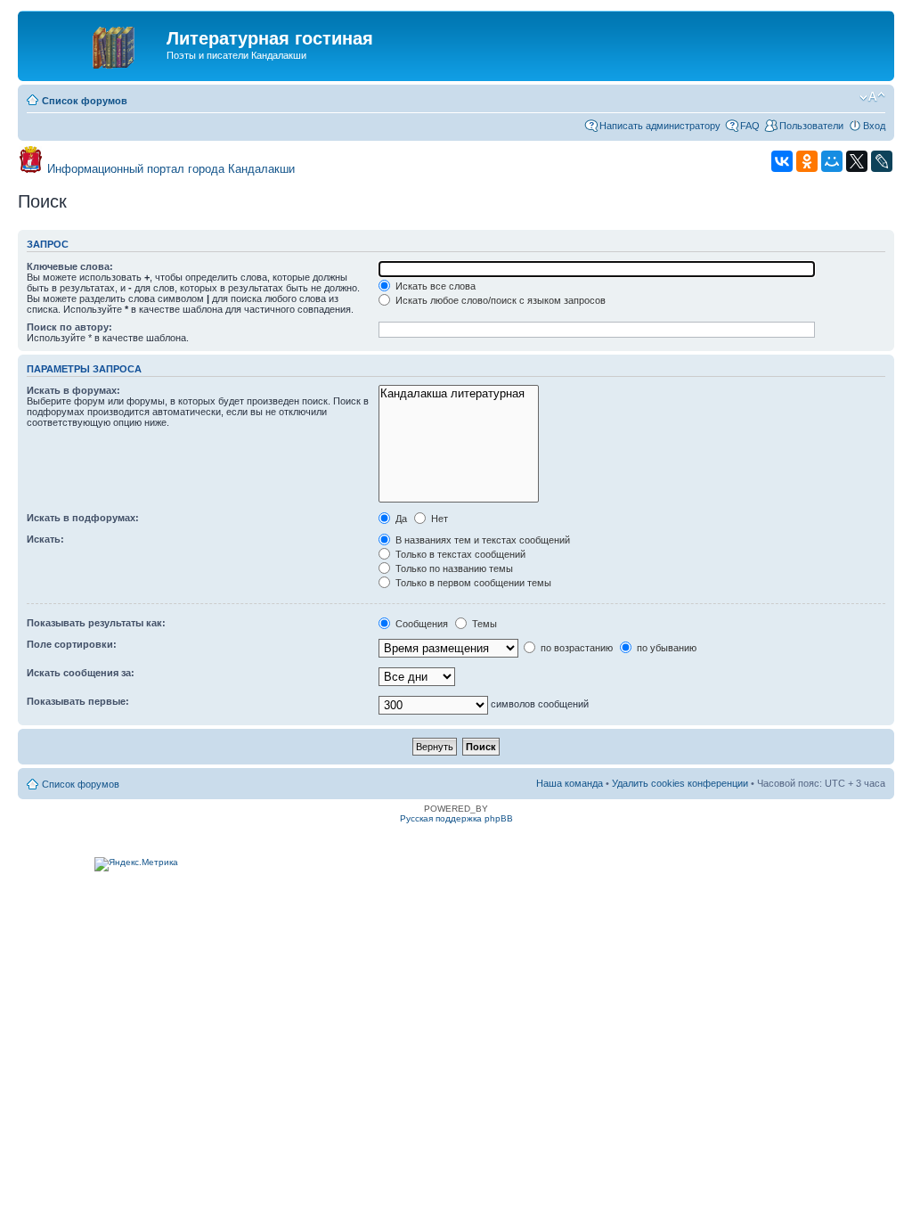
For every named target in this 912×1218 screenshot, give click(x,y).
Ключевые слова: (70, 266)
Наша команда (569, 783)
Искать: (45, 539)
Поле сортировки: (72, 644)
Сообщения (420, 623)
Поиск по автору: (69, 327)
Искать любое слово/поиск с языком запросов (499, 300)
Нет (438, 518)
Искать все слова (434, 286)
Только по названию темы (453, 568)
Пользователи (811, 125)
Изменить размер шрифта (872, 97)
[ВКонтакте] (782, 161)
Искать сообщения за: (80, 672)
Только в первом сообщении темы (472, 582)
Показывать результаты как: (96, 622)
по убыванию (665, 647)
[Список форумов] (94, 43)
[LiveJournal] (881, 161)
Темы (483, 623)
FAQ (750, 125)
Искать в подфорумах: (83, 517)
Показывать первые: (78, 701)
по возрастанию (575, 647)
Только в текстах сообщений (459, 554)
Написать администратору (660, 125)
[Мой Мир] (832, 161)
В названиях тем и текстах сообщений (481, 540)
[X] (856, 161)
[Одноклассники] (807, 161)
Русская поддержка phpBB (456, 818)
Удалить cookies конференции (680, 783)
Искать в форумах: (73, 390)
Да (400, 518)
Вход (874, 125)
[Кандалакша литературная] (458, 394)
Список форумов (84, 100)
